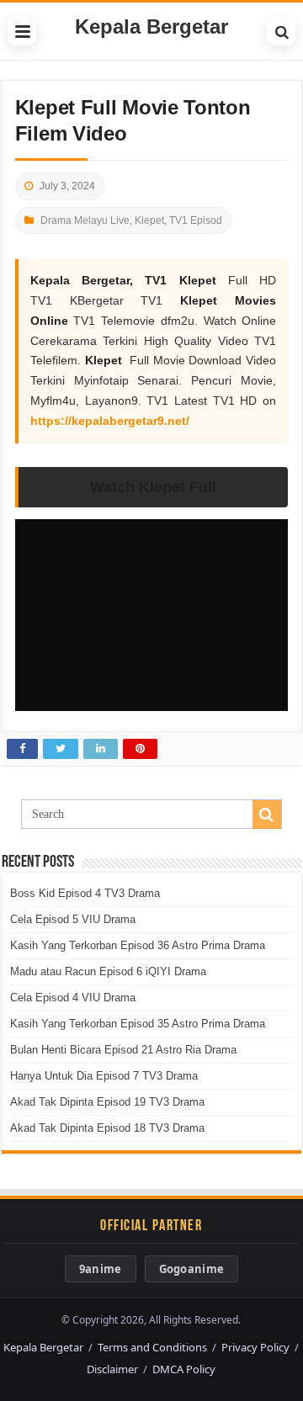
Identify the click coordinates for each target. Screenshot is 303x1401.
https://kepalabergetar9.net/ (109, 420)
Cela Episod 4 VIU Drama (73, 997)
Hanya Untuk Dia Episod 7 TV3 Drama (104, 1075)
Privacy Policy (255, 1347)
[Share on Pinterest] (140, 749)
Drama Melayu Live (85, 220)
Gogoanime (192, 1268)
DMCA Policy (183, 1369)
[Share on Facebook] (22, 749)
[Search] (281, 31)
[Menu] (22, 31)
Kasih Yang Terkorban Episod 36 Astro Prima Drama (137, 945)
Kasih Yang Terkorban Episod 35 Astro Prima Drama (137, 1023)
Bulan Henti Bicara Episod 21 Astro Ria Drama (123, 1049)
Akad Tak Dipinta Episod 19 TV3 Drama (107, 1102)
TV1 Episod (195, 220)
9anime (100, 1268)
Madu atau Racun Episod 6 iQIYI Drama (108, 971)
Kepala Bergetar (151, 26)
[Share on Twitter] (60, 749)
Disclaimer (112, 1369)
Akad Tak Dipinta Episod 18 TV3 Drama (107, 1128)
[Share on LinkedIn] (100, 749)
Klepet (149, 220)
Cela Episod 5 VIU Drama (73, 919)
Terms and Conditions (152, 1347)
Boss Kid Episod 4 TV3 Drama (85, 893)
